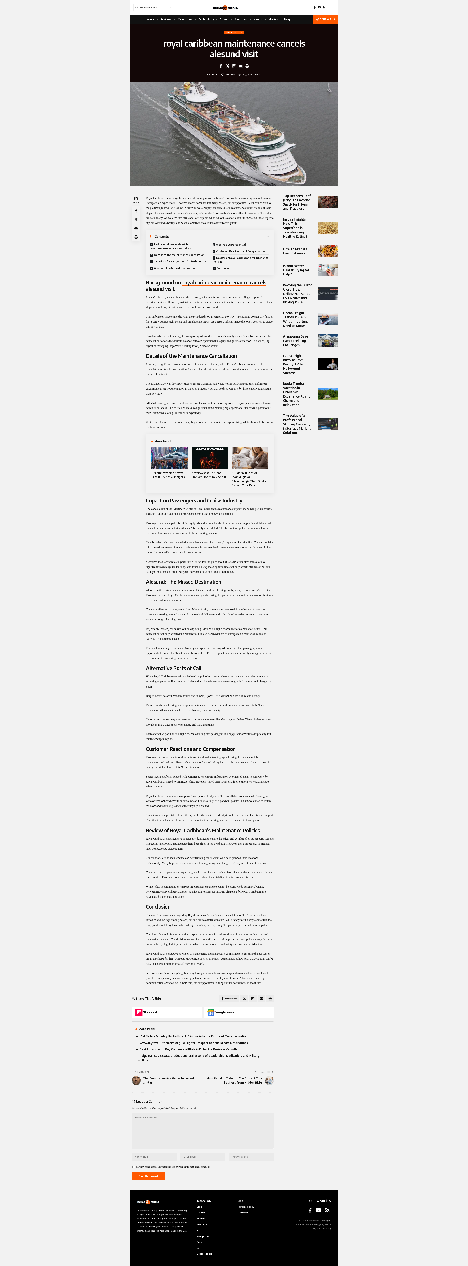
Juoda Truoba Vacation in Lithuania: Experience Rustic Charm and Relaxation (296, 394)
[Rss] (324, 7)
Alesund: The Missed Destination (175, 268)
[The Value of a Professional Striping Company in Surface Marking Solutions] (328, 424)
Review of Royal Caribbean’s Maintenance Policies (240, 259)
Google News (224, 1012)
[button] (247, 66)
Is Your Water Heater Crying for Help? (296, 270)
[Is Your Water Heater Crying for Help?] (328, 270)
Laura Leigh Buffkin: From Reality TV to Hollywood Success (293, 364)
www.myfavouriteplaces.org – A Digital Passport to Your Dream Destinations (194, 1043)
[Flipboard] (139, 1012)
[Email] (240, 66)
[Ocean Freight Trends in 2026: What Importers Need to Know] (328, 319)
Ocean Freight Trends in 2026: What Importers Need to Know (295, 319)
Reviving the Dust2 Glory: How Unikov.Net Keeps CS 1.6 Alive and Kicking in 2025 (297, 293)
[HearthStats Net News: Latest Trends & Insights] (169, 458)
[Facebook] (315, 7)
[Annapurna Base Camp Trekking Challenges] (328, 340)
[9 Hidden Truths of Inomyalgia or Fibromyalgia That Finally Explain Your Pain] (250, 458)
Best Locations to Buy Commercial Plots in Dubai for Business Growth (188, 1049)
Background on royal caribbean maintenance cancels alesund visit (171, 246)
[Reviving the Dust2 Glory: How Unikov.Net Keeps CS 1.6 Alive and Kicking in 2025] (328, 293)
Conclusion (223, 268)
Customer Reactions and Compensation (241, 251)
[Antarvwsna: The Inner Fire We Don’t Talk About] (210, 458)
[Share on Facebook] (220, 66)
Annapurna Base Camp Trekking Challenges (295, 340)
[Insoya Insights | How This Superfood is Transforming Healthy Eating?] (328, 228)
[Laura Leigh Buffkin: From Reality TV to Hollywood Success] (328, 364)
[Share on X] (227, 66)
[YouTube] (319, 7)
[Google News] (211, 1012)
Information (234, 32)
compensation (187, 796)
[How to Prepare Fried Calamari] (328, 251)
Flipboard (150, 1012)
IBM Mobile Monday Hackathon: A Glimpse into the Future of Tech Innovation (193, 1036)
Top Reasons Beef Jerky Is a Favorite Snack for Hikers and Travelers (297, 202)
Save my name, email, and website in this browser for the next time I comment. (173, 1166)
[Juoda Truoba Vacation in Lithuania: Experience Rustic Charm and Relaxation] (328, 394)
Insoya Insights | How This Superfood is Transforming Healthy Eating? (295, 228)
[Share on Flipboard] (234, 66)
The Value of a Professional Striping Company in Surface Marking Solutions (297, 424)
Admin (214, 74)
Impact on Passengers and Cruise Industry (180, 261)
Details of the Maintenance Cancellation (179, 254)
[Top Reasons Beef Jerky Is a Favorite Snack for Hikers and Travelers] (328, 202)
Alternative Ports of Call (231, 244)
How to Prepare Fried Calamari (295, 251)
